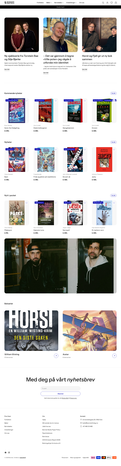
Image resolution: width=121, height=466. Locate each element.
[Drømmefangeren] (46, 110)
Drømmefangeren (40, 128)
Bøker (6, 423)
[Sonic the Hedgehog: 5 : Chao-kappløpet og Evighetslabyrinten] (16, 110)
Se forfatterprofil (60, 270)
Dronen (94, 128)
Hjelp (44, 419)
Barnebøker (8, 426)
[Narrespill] (75, 212)
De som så (66, 177)
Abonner (61, 394)
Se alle (113, 93)
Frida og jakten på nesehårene (45, 177)
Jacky (94, 177)
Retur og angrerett (75, 457)
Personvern (65, 457)
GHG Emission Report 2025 (51, 440)
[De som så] (75, 159)
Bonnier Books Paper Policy (51, 430)
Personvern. (73, 398)
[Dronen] (104, 110)
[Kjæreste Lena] (46, 212)
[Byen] (16, 159)
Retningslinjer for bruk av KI (51, 443)
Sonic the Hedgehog (11, 128)
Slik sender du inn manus (50, 423)
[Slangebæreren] (75, 110)
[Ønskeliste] (111, 3)
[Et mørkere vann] (104, 212)
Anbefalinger (8, 430)
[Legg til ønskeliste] (26, 101)
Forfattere (7, 419)
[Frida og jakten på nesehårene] (46, 159)
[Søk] (103, 2)
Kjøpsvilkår (86, 457)
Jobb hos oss (46, 426)
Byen (6, 177)
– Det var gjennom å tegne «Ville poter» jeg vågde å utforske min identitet (58, 59)
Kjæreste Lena (39, 230)
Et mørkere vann (98, 230)
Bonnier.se (45, 436)
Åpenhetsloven (47, 433)
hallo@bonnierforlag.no (90, 423)
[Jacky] (104, 159)
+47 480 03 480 (87, 426)
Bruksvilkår (65, 398)
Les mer (7, 69)
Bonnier (11, 457)
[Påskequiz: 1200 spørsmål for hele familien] (16, 212)
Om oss (6, 433)
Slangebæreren (68, 128)
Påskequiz (8, 230)
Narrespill (66, 230)
